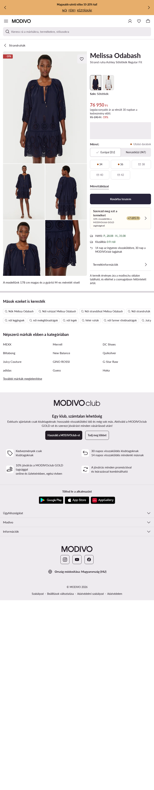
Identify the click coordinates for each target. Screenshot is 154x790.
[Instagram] (64, 559)
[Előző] (5, 7)
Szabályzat (38, 593)
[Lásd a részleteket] (145, 264)
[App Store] (77, 500)
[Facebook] (89, 559)
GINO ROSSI (61, 361)
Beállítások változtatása (60, 593)
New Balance (61, 353)
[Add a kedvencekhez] (82, 58)
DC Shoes (109, 344)
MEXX (7, 344)
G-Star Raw (110, 361)
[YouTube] (77, 559)
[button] (45, 107)
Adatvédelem (114, 593)
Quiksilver (109, 353)
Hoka (106, 370)
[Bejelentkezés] (129, 21)
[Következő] (148, 7)
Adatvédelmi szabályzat (90, 593)
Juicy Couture (12, 361)
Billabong (9, 353)
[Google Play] (51, 500)
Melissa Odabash (115, 55)
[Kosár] (147, 21)
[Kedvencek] (138, 21)
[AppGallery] (103, 500)
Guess (57, 370)
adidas (7, 370)
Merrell (57, 344)
